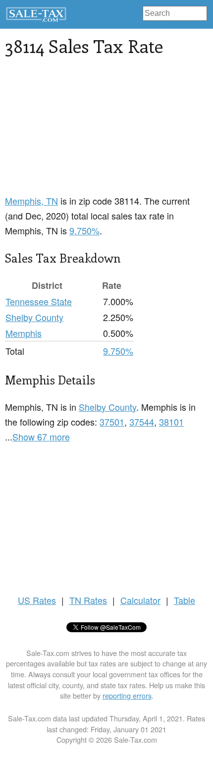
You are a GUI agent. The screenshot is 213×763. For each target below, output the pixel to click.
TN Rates (88, 600)
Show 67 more (41, 436)
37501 (112, 421)
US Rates (37, 600)
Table (184, 600)
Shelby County (34, 317)
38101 (171, 421)
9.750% (84, 230)
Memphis (23, 333)
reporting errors (127, 695)
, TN (31, 200)
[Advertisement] (79, 131)
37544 (141, 421)
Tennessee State (38, 301)
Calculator (140, 600)
